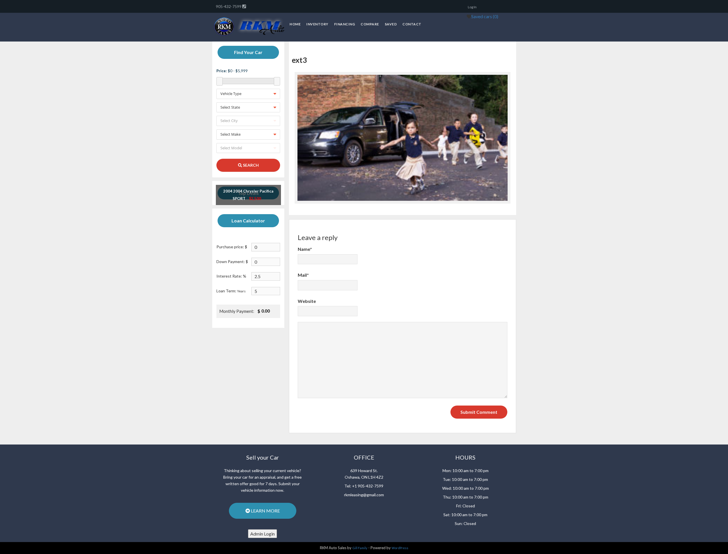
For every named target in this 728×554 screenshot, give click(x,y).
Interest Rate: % (231, 276)
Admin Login (262, 533)
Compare (370, 24)
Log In (472, 7)
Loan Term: (231, 290)
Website (307, 301)
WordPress (400, 548)
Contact (411, 24)
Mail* (303, 275)
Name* (305, 249)
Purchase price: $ (231, 246)
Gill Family (359, 548)
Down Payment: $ (232, 261)
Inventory (317, 24)
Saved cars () (484, 16)
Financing (344, 24)
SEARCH (250, 165)
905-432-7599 (229, 6)
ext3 (299, 60)
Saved (391, 24)
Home (295, 24)
